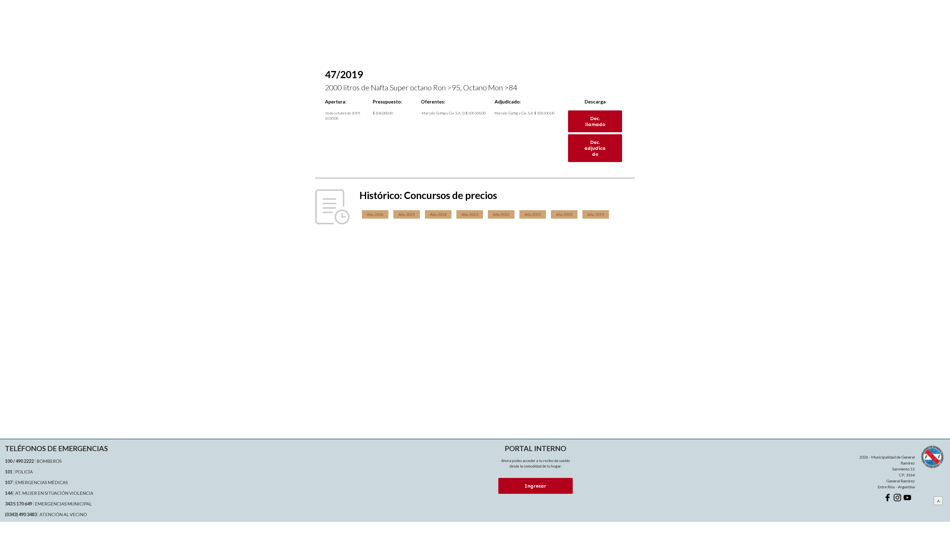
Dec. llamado (595, 121)
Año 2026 (375, 214)
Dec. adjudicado (595, 148)
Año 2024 (438, 214)
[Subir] (938, 500)
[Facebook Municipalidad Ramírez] (887, 497)
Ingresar (535, 486)
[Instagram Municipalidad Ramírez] (897, 497)
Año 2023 (469, 214)
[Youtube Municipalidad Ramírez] (907, 497)
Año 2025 (406, 214)
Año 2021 (532, 214)
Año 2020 (564, 214)
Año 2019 (595, 214)
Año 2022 (501, 214)
